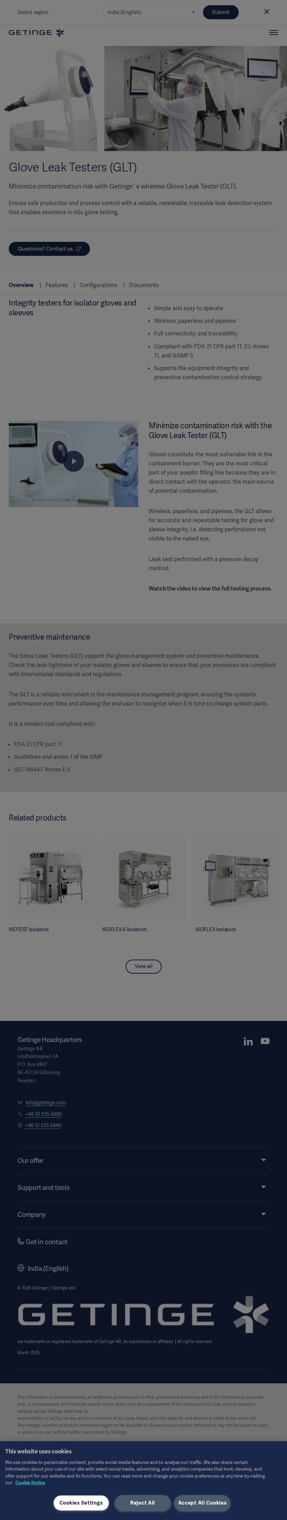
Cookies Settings (81, 1503)
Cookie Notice (30, 1483)
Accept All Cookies (202, 1503)
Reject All (142, 1503)
